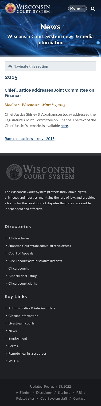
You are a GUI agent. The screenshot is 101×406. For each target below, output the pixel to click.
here (64, 125)
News (12, 331)
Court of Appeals (20, 253)
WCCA (13, 361)
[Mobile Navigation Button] (77, 8)
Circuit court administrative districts (35, 261)
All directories (18, 238)
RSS (79, 392)
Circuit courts (18, 268)
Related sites (25, 398)
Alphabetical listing (22, 276)
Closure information (23, 316)
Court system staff (53, 398)
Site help (64, 392)
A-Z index (23, 392)
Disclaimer (44, 392)
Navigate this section (30, 66)
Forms (13, 346)
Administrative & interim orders (31, 308)
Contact (79, 398)
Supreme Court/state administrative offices (39, 246)
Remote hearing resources (27, 353)
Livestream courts (21, 323)
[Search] (92, 8)
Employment (17, 338)
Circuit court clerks (22, 283)
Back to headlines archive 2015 (29, 138)
